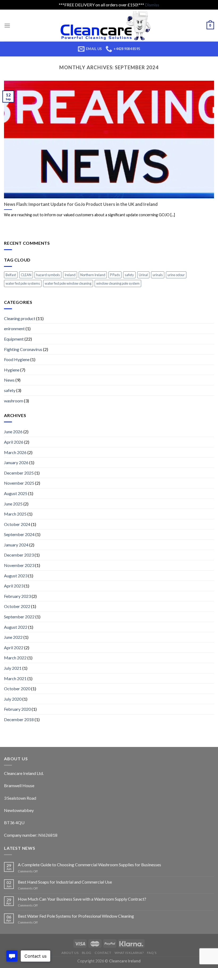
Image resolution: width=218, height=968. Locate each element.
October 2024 (17, 524)
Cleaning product (19, 318)
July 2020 (13, 698)
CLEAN (26, 275)
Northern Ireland (92, 275)
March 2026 (15, 452)
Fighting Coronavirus (23, 349)
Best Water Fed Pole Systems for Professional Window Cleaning (76, 915)
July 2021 (13, 668)
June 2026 (13, 431)
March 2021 (15, 678)
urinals (158, 275)
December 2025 (19, 472)
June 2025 (13, 503)
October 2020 (17, 688)
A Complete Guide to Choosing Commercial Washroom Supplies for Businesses (89, 864)
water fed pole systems (23, 283)
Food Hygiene (17, 359)
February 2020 (17, 709)
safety (129, 275)
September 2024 (19, 534)
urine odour (176, 275)
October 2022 (17, 606)
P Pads (115, 275)
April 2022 (13, 647)
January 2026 (16, 462)
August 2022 (15, 627)
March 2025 (15, 513)
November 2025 (19, 482)
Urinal (143, 275)
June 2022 (13, 637)
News (9, 379)
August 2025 (15, 493)
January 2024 (16, 544)
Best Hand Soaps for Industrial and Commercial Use (65, 881)
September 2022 (19, 616)
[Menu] (7, 25)
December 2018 (19, 719)
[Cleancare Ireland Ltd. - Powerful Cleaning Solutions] (109, 26)
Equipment (14, 338)
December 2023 (19, 554)
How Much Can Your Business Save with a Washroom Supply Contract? (82, 898)
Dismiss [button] (152, 4)
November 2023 (19, 565)
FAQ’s (152, 953)
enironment (14, 328)
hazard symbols (48, 275)
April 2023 (13, 585)
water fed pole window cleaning (68, 283)
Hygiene (11, 369)
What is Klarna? (129, 953)
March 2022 (15, 657)
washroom (13, 400)
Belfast (11, 275)
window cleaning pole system (118, 283)
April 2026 (13, 441)
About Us (69, 953)
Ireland (70, 275)
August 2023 (15, 575)
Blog (86, 953)
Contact (103, 953)
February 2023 (17, 596)
